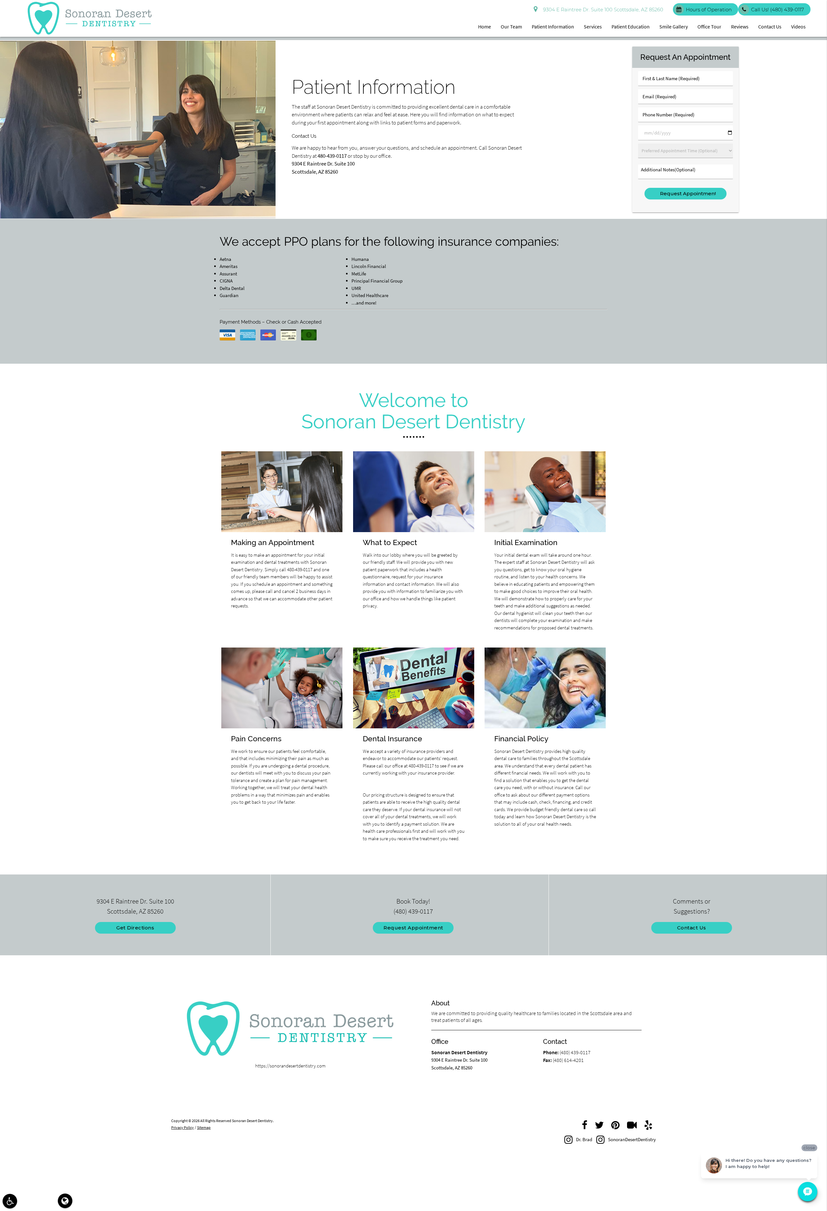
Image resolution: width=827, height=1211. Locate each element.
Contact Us (769, 26)
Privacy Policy (182, 1127)
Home (484, 26)
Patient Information (553, 26)
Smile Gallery (673, 26)
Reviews (739, 26)
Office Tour (709, 26)
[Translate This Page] (65, 1201)
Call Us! (777, 9)
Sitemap (204, 1127)
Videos (798, 26)
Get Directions (135, 928)
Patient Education (631, 26)
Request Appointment (413, 928)
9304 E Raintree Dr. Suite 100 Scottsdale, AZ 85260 (601, 9)
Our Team (511, 26)
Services (593, 26)
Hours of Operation (709, 9)
